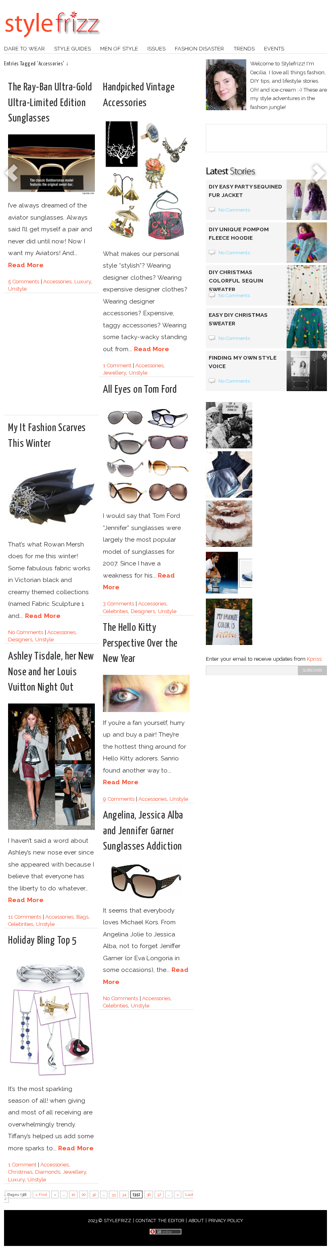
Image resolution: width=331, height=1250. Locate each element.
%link (12, 173)
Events (274, 49)
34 (124, 1194)
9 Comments (118, 799)
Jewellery (114, 373)
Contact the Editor (160, 1220)
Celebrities (115, 611)
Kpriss (314, 659)
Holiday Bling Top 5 (42, 941)
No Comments (25, 632)
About (196, 1220)
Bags (82, 917)
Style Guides (72, 49)
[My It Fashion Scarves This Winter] (51, 532)
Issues (156, 49)
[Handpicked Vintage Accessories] (146, 241)
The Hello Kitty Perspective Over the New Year (140, 643)
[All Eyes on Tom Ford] (146, 503)
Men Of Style (119, 49)
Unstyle (17, 289)
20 (84, 1194)
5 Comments (23, 281)
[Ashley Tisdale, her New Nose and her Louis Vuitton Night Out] (51, 828)
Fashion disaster (199, 49)
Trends (244, 49)
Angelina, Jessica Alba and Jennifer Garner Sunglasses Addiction (143, 830)
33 (113, 1194)
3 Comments (118, 604)
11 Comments (24, 917)
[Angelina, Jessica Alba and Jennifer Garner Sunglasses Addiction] (146, 898)
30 (94, 1194)
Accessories (57, 281)
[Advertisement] (76, 357)
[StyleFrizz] (52, 41)
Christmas (20, 1172)
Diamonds (47, 1172)
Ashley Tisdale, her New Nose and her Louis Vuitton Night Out (51, 671)
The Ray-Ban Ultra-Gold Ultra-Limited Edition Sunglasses (50, 102)
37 (159, 1194)
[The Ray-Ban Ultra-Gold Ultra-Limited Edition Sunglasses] (51, 193)
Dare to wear (24, 49)
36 (149, 1194)
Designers (143, 611)
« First (41, 1194)
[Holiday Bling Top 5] (51, 1076)
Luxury (82, 281)
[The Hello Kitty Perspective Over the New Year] (146, 710)
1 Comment (117, 365)
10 (73, 1194)
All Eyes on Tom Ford (140, 390)
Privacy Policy (225, 1220)
